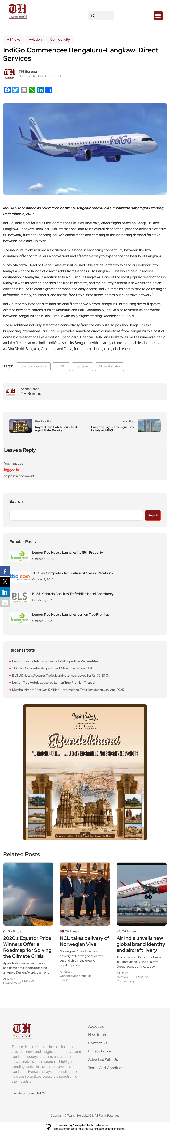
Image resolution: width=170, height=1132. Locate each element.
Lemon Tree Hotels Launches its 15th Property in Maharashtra (55, 661)
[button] (158, 15)
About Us (96, 1026)
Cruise (64, 980)
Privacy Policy (99, 1051)
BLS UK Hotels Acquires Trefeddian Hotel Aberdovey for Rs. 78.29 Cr (60, 675)
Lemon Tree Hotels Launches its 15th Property (67, 553)
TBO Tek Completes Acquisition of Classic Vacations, (73, 573)
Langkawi (82, 366)
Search (16, 501)
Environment (12, 983)
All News (14, 39)
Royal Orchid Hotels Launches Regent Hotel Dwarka (56, 428)
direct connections (34, 366)
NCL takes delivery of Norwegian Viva (84, 941)
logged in (11, 469)
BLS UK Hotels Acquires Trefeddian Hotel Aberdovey (73, 594)
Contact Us (97, 1042)
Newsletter (97, 1034)
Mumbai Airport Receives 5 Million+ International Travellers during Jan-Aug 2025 (68, 690)
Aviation (35, 39)
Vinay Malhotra (109, 366)
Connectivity (60, 39)
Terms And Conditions (106, 1067)
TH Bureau (28, 71)
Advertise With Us (103, 1059)
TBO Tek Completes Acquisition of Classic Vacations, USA (52, 668)
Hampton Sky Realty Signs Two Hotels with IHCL (112, 428)
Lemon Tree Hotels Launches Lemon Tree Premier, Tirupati (53, 682)
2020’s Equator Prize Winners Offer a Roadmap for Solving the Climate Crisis (27, 947)
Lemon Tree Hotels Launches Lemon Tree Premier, (70, 614)
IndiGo (61, 366)
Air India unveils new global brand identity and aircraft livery (141, 944)
